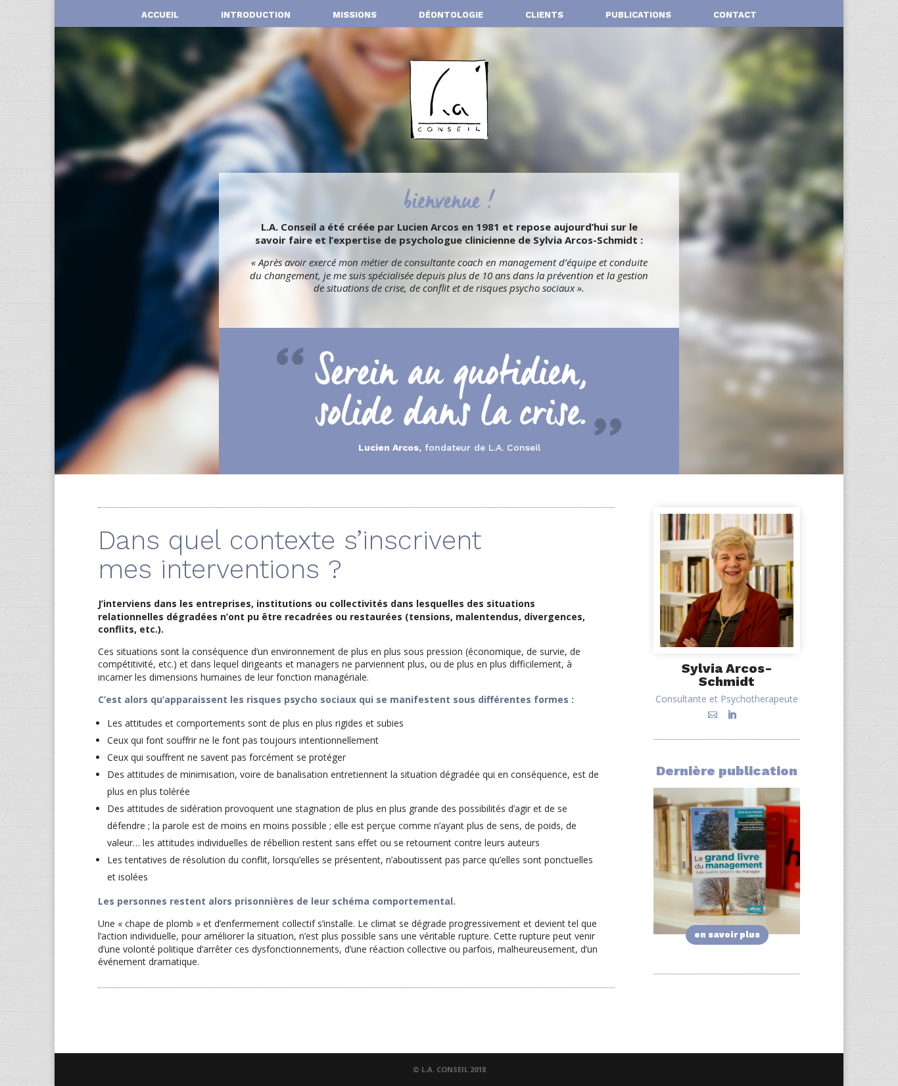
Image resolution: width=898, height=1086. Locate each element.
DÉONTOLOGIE (451, 15)
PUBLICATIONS (638, 15)
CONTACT (735, 15)
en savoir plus (727, 934)
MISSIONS (355, 15)
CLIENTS (544, 15)
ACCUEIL (160, 15)
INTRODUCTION (256, 15)
